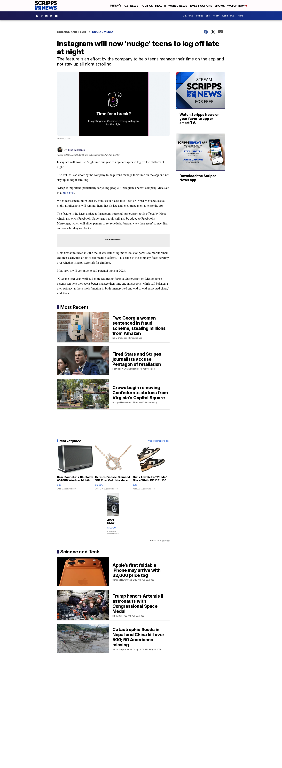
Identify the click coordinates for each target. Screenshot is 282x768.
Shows (219, 5)
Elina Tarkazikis (76, 149)
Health (160, 5)
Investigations (200, 5)
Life (208, 15)
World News (177, 5)
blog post (68, 192)
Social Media (102, 31)
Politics (147, 5)
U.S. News (131, 5)
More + (241, 15)
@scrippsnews (57, 16)
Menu (114, 5)
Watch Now (236, 5)
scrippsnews (38, 16)
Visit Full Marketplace (159, 441)
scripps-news (47, 16)
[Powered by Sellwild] (165, 540)
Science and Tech (71, 31)
